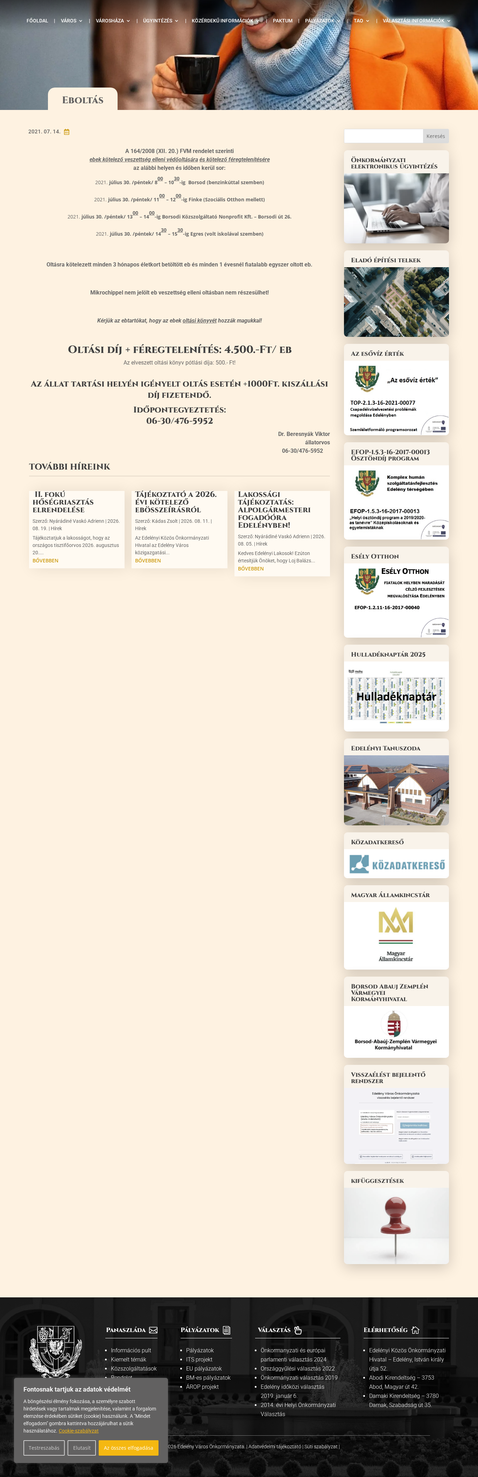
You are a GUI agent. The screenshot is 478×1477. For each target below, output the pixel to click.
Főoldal (37, 20)
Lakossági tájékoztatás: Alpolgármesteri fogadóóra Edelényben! (274, 510)
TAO (358, 20)
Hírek (56, 528)
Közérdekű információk (222, 20)
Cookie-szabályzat (79, 1431)
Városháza (110, 20)
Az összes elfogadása (128, 1447)
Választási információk (413, 20)
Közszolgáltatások (134, 1368)
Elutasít (82, 1447)
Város (68, 20)
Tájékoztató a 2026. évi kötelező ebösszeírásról (176, 502)
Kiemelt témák (128, 1359)
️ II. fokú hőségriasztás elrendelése (63, 502)
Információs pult (131, 1350)
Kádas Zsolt (165, 521)
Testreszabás (44, 1447)
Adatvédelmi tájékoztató (275, 1446)
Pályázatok (320, 20)
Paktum (283, 20)
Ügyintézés (157, 20)
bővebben (45, 560)
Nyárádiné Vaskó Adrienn (76, 521)
